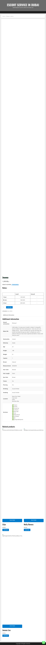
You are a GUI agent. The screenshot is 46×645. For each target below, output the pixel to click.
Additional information (8, 315)
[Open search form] (44, 12)
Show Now (9, 307)
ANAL (8, 311)
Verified (10, 311)
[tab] (8, 315)
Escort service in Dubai (23, 5)
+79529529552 (15, 284)
